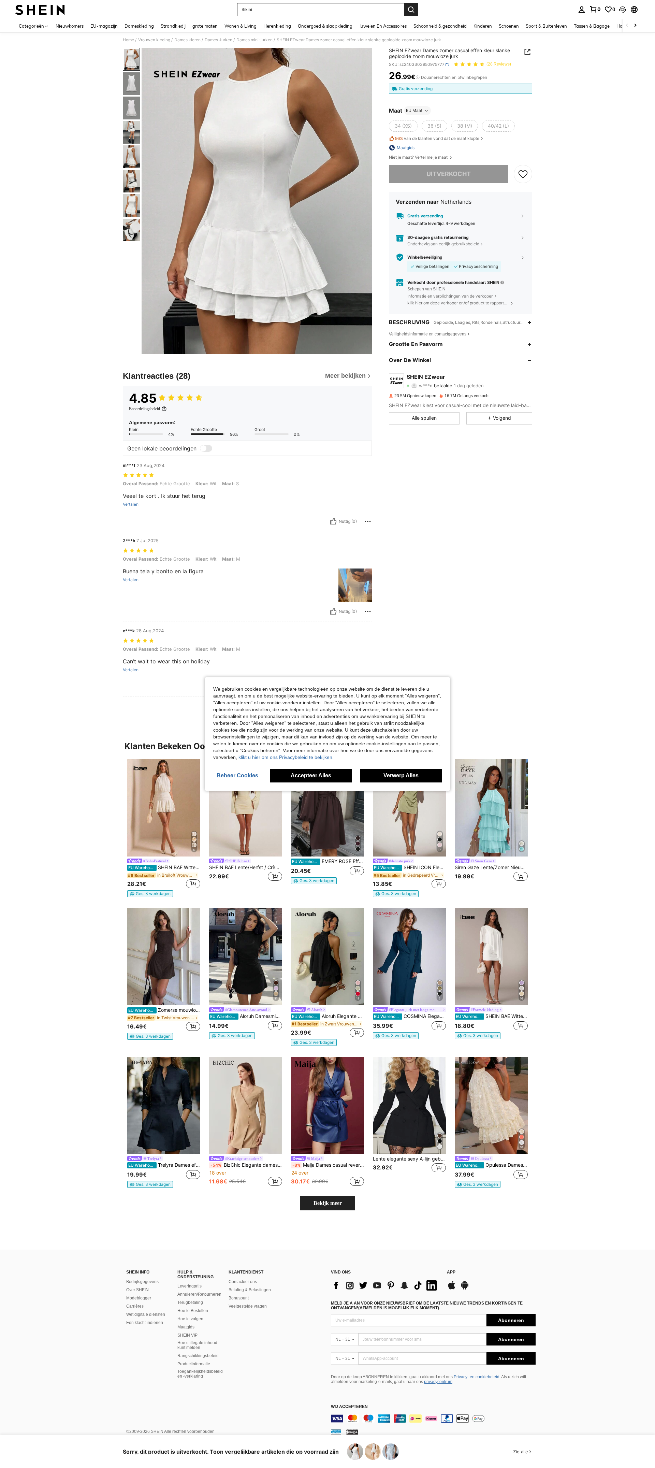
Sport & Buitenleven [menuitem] (546, 26)
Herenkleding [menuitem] (277, 26)
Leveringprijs (189, 1286)
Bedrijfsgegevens (142, 1281)
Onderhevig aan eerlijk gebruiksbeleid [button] (443, 243)
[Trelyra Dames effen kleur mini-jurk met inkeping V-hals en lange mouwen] (163, 1105)
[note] (150, 893)
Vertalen (131, 504)
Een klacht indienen (144, 1322)
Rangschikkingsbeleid (198, 1355)
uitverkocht (448, 173)
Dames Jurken (218, 40)
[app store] (451, 1288)
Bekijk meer (328, 1203)
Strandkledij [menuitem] (173, 26)
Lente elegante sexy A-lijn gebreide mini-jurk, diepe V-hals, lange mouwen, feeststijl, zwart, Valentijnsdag (409, 1159)
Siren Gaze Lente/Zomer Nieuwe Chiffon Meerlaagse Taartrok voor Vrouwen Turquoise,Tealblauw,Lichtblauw (491, 867)
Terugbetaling (190, 1302)
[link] (595, 9)
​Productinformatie (193, 1364)
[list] (385, 1285)
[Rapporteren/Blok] (368, 521)
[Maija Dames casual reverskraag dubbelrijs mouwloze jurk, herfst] (327, 1105)
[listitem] (164, 828)
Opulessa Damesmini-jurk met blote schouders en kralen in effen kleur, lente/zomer (492, 1165)
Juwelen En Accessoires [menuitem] (383, 26)
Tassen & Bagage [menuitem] (592, 26)
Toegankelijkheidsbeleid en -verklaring (200, 1374)
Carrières (135, 1306)
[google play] (464, 1288)
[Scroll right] (635, 25)
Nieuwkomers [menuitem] (70, 26)
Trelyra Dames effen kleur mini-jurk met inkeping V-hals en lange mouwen (164, 1165)
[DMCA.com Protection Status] (352, 1431)
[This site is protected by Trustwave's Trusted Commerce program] (336, 1431)
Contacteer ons (243, 1281)
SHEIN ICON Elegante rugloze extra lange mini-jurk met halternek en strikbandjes (410, 867)
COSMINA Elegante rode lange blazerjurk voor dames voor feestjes (410, 1016)
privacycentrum (438, 1381)
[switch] (206, 448)
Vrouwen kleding (154, 40)
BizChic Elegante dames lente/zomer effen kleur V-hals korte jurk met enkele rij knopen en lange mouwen (246, 1165)
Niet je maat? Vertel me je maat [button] (419, 157)
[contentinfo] (433, 1418)
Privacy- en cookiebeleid (476, 1377)
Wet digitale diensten (145, 1314)
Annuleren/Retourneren (199, 1294)
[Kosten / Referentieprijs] (418, 77)
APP (451, 1272)
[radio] (403, 126)
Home (128, 40)
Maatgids (185, 1327)
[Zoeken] (411, 9)
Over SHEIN (137, 1289)
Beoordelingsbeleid (144, 408)
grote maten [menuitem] (205, 26)
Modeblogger (138, 1298)
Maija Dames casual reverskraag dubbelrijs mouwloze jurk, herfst (328, 1165)
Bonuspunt (239, 1298)
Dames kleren (187, 40)
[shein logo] (40, 9)
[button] (622, 9)
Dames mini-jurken (254, 40)
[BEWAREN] (523, 174)
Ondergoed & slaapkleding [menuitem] (325, 26)
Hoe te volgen (190, 1318)
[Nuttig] (333, 521)
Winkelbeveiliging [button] (424, 257)
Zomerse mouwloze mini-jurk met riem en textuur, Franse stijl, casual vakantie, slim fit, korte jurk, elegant (164, 1010)
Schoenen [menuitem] (509, 26)
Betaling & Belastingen (250, 1289)
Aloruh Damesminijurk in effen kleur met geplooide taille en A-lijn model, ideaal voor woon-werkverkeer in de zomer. (246, 1016)
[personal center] (582, 9)
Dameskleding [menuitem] (139, 26)
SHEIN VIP (187, 1335)
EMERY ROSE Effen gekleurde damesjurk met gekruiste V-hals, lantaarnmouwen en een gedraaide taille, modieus (328, 861)
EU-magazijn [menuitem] (104, 26)
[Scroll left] (627, 25)
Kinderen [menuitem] (483, 26)
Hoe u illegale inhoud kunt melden (197, 1345)
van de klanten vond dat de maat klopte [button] (437, 138)
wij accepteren (349, 1407)
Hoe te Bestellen (192, 1310)
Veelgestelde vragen (248, 1306)
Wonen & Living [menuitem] (240, 26)
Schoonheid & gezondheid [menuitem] (440, 26)
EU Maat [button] (414, 110)
